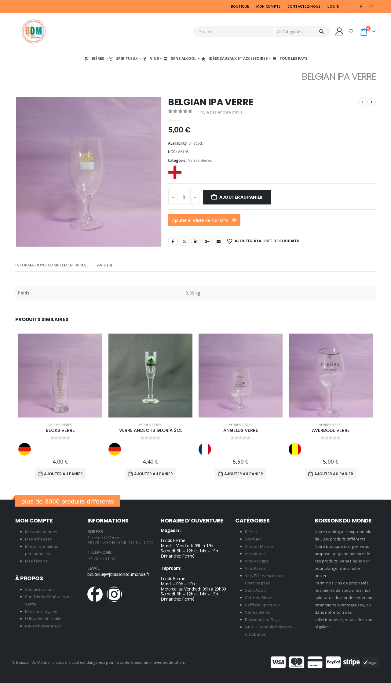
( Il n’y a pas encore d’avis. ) (220, 112)
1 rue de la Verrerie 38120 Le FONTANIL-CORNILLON (120, 540)
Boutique (240, 6)
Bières (98, 58)
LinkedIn (196, 241)
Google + (207, 241)
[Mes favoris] (351, 31)
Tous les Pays (293, 58)
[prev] (362, 102)
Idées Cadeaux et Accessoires (238, 58)
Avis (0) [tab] (104, 265)
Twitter (184, 241)
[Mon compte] (339, 31)
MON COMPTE (268, 6)
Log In (333, 6)
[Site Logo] (33, 31)
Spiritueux (127, 58)
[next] (371, 102)
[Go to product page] (60, 375)
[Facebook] (361, 6)
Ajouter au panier (240, 197)
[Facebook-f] (95, 594)
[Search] (321, 31)
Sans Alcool (183, 58)
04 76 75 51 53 (101, 558)
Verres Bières (200, 160)
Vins (154, 58)
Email (218, 241)
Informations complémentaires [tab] (50, 265)
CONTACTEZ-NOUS (303, 6)
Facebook (173, 241)
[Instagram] (371, 6)
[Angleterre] (175, 172)
